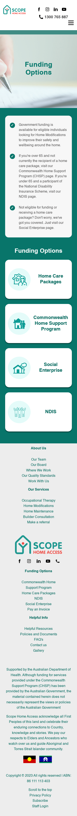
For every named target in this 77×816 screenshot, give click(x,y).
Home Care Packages (38, 593)
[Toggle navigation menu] (71, 22)
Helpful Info (38, 618)
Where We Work (38, 470)
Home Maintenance (38, 511)
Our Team (38, 459)
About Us (38, 448)
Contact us (38, 645)
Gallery (38, 651)
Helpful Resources (38, 629)
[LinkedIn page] (55, 9)
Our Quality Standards (38, 476)
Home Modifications (39, 506)
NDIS (23, 197)
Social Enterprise (32, 228)
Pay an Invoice (38, 609)
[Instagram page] (47, 9)
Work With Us (38, 481)
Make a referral (38, 522)
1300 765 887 (55, 17)
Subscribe (40, 801)
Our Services (38, 489)
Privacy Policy (40, 795)
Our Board (38, 465)
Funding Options (38, 571)
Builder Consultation (38, 517)
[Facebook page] (39, 9)
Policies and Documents (38, 634)
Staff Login (40, 806)
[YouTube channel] (64, 9)
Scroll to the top (40, 790)
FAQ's (38, 639)
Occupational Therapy (38, 500)
